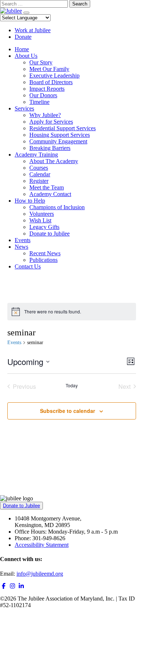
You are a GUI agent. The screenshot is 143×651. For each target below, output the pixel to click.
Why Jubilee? (45, 115)
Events (22, 240)
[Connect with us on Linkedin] (21, 586)
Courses (38, 168)
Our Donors (43, 95)
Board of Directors (51, 82)
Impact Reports (47, 89)
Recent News (44, 253)
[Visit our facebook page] (3, 586)
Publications (43, 260)
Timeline (39, 102)
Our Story (40, 62)
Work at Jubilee (33, 30)
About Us (26, 56)
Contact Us (28, 266)
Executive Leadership (54, 75)
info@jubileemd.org (39, 574)
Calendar (39, 174)
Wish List (40, 220)
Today (72, 385)
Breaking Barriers (49, 148)
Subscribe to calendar (67, 410)
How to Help (30, 200)
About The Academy (53, 161)
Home (22, 49)
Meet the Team (46, 187)
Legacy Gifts (44, 227)
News (21, 247)
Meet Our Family (49, 69)
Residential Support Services (62, 128)
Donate (23, 37)
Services (24, 108)
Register (38, 181)
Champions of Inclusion (57, 207)
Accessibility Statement (42, 545)
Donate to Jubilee (49, 233)
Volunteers (41, 214)
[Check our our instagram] (12, 586)
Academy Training (36, 154)
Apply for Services (51, 121)
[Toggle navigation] (26, 13)
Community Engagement (58, 141)
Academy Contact (50, 194)
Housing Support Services (59, 135)
